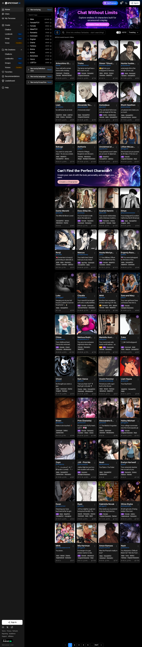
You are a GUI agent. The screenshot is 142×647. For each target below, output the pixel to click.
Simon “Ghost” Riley (106, 63)
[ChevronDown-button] (28, 10)
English (33, 39)
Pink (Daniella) (85, 420)
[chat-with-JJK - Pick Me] (87, 449)
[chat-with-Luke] (65, 283)
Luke (58, 295)
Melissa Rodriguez (85, 337)
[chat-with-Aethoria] (87, 134)
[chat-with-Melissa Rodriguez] (87, 324)
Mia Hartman (84, 546)
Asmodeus (104, 105)
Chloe (58, 337)
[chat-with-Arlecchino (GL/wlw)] (65, 50)
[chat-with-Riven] (65, 408)
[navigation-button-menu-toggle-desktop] (3, 3)
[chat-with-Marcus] (87, 240)
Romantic (33, 33)
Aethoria (82, 147)
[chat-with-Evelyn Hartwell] (130, 449)
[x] (7, 627)
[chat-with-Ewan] (65, 491)
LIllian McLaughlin (128, 147)
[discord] (3, 627)
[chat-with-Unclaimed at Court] (108, 134)
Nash (123, 546)
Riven (58, 420)
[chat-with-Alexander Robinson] (87, 92)
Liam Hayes (126, 379)
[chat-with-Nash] (130, 533)
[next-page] (101, 645)
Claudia (81, 295)
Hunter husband (128, 63)
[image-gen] (79, 73)
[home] (12, 3)
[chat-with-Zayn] (65, 449)
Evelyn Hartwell (128, 462)
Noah (101, 462)
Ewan (58, 504)
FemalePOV (34, 23)
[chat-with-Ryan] (87, 491)
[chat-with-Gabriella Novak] (108, 491)
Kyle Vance (83, 379)
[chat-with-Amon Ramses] (108, 533)
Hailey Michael (128, 420)
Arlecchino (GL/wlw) (63, 63)
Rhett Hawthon (128, 105)
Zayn (58, 462)
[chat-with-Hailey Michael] (130, 408)
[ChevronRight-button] (28, 70)
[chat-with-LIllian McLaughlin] (130, 134)
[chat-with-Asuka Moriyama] (108, 240)
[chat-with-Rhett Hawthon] (130, 92)
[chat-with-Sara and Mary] (130, 283)
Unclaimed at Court (106, 147)
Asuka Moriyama (106, 252)
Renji (58, 252)
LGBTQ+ (33, 63)
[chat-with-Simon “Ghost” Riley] (108, 50)
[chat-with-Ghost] (65, 366)
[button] (39, 9)
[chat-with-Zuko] (130, 324)
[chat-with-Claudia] (87, 283)
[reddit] (12, 627)
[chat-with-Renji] (65, 240)
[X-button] (138, 167)
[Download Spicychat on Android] (7, 641)
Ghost (59, 379)
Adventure (34, 56)
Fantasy (33, 46)
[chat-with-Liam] (65, 92)
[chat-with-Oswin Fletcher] (108, 366)
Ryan (80, 504)
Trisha (81, 63)
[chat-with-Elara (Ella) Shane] (87, 198)
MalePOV (33, 29)
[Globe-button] (121, 3)
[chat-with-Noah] (108, 449)
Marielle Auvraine (106, 337)
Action (32, 53)
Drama (32, 43)
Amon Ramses (106, 546)
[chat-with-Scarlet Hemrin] (108, 198)
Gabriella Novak (106, 504)
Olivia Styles (127, 504)
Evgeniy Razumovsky (128, 252)
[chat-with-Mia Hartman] (87, 533)
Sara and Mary (127, 295)
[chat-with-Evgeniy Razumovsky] (130, 240)
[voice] (100, 347)
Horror (32, 59)
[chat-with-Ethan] (130, 198)
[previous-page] (65, 645)
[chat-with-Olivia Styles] (130, 491)
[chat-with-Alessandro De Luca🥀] (108, 408)
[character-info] (72, 43)
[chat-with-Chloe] (65, 324)
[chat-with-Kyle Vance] (87, 366)
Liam (58, 105)
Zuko (123, 337)
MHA (101, 295)
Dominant (33, 36)
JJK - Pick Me (84, 462)
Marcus (81, 252)
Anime (32, 49)
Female (33, 26)
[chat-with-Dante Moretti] (65, 198)
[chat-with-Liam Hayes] (130, 366)
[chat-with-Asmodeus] (108, 92)
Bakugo (59, 147)
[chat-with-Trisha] (87, 50)
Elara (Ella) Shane (85, 211)
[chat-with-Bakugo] (65, 134)
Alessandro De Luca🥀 (106, 420)
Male (32, 19)
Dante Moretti (62, 211)
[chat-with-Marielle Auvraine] (108, 324)
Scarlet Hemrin (106, 211)
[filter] (57, 32)
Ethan (123, 211)
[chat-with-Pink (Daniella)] (87, 408)
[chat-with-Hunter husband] (130, 50)
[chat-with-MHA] (108, 283)
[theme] (126, 3)
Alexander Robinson (85, 105)
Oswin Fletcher (106, 379)
